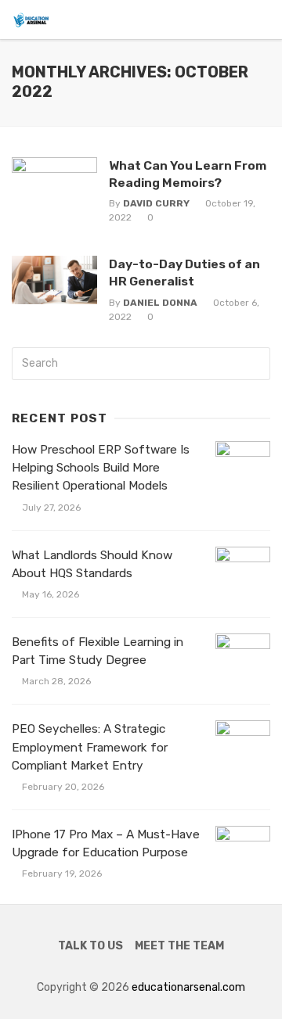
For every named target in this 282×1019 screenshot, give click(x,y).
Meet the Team (179, 946)
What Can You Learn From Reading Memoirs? (187, 174)
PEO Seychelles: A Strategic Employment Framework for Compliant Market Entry (90, 747)
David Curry (156, 203)
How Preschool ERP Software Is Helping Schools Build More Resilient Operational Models (101, 468)
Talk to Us (90, 946)
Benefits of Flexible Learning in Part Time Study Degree (97, 651)
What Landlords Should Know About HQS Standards (92, 564)
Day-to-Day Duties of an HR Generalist (184, 273)
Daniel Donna (160, 302)
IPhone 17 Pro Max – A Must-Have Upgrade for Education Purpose (106, 843)
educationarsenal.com (188, 987)
